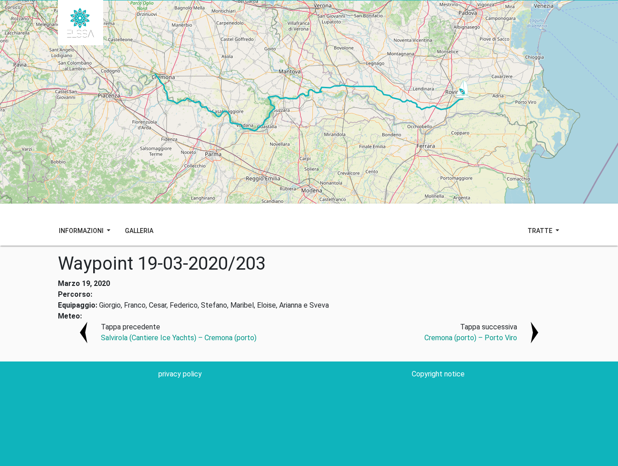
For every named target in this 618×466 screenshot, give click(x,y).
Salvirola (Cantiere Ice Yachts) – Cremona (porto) (179, 337)
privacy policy (180, 374)
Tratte (541, 230)
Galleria (139, 230)
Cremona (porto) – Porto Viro (470, 337)
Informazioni (82, 230)
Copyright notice (438, 374)
